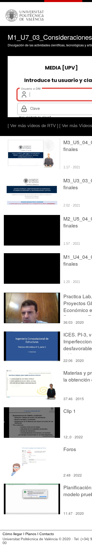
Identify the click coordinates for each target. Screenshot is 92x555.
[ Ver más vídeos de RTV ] (33, 125)
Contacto (46, 534)
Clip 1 (69, 410)
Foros (69, 448)
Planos (30, 534)
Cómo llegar (12, 534)
